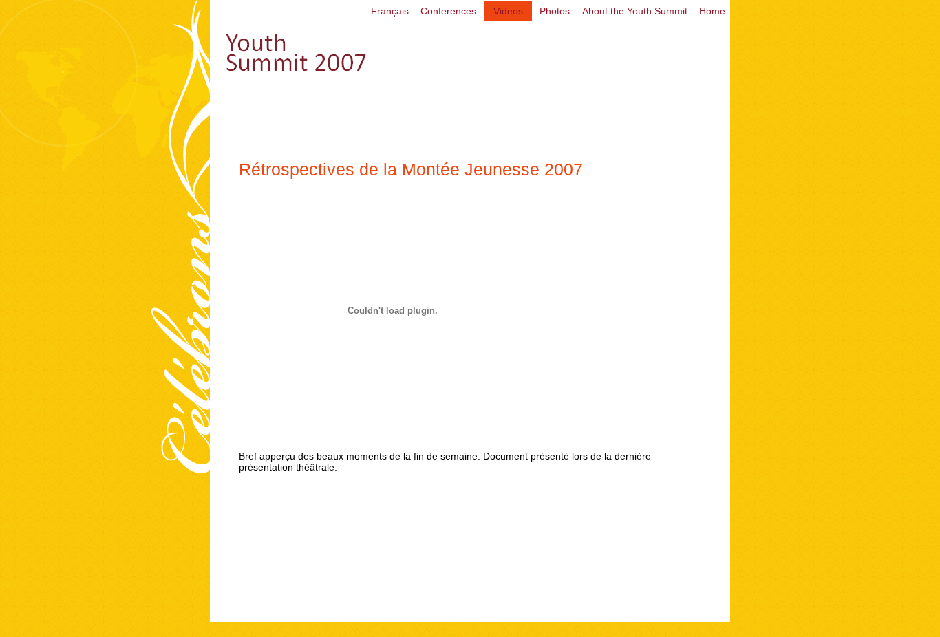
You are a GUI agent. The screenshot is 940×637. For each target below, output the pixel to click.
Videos (508, 11)
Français (390, 11)
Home (712, 11)
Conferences (448, 11)
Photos (555, 11)
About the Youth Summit (634, 11)
